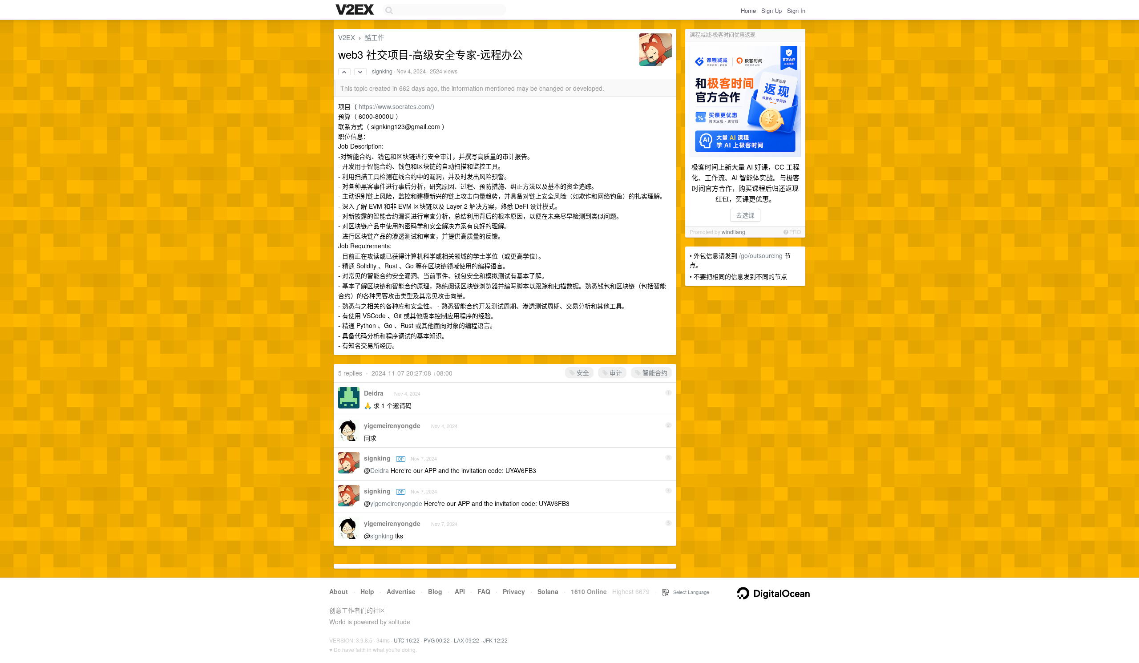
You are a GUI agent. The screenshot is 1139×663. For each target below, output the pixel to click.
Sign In (796, 10)
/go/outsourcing (761, 255)
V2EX (346, 37)
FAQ (483, 591)
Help (367, 591)
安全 (582, 372)
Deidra (374, 392)
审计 (615, 372)
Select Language (689, 591)
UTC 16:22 (407, 640)
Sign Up (771, 10)
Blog (435, 591)
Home (748, 10)
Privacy (514, 591)
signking (382, 71)
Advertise (401, 591)
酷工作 (374, 37)
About (338, 591)
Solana (547, 591)
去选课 (745, 214)
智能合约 (654, 372)
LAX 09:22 (466, 640)
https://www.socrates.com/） (398, 106)
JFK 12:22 (495, 640)
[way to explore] (356, 10)
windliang (733, 231)
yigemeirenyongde (392, 425)
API (460, 591)
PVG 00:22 (437, 640)
